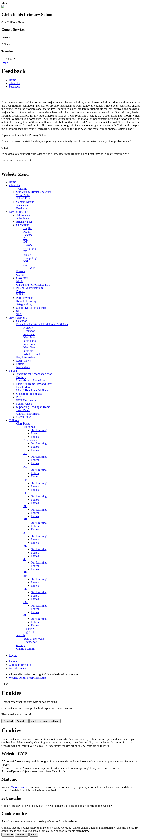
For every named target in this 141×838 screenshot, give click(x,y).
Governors (22, 277)
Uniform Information (28, 413)
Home (12, 79)
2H (25, 519)
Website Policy (17, 668)
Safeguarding (24, 304)
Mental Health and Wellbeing (33, 390)
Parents (13, 370)
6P (25, 615)
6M (26, 602)
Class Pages (23, 423)
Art (25, 238)
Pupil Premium (24, 297)
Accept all (22, 721)
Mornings (29, 426)
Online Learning (25, 648)
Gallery (20, 645)
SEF (18, 311)
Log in (5, 62)
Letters (20, 363)
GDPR (20, 274)
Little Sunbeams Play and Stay (34, 383)
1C (25, 493)
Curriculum (22, 225)
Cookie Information (20, 664)
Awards (20, 635)
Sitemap (13, 661)
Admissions (23, 215)
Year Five (29, 347)
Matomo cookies (20, 787)
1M (26, 479)
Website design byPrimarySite (27, 677)
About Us (14, 83)
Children (14, 420)
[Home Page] (2, 6)
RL (25, 453)
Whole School (32, 354)
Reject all (8, 721)
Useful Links (23, 416)
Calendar (21, 320)
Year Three (30, 340)
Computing (30, 258)
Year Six (28, 350)
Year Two (29, 337)
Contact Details (25, 201)
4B (25, 572)
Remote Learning (26, 301)
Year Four (29, 344)
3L (25, 546)
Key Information (18, 211)
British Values (24, 221)
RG (26, 466)
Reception (29, 330)
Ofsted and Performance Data (33, 284)
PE (25, 251)
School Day (23, 198)
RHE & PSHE (32, 268)
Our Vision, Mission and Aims (33, 191)
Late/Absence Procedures (31, 380)
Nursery (28, 327)
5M (26, 575)
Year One (29, 334)
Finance (20, 271)
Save (33, 834)
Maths (27, 231)
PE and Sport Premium (29, 287)
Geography (30, 248)
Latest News (23, 360)
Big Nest (29, 632)
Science (28, 234)
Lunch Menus (24, 387)
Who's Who (23, 195)
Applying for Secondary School (34, 373)
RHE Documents (26, 400)
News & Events (18, 317)
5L (25, 589)
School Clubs (24, 403)
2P (25, 506)
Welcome (21, 188)
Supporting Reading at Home (33, 407)
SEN (19, 314)
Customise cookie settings (45, 721)
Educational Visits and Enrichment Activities (42, 324)
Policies (20, 294)
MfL (26, 261)
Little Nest (30, 628)
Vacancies (22, 205)
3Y (25, 532)
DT (26, 241)
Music (27, 254)
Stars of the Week (34, 638)
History (28, 244)
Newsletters (23, 367)
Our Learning (39, 430)
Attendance (22, 218)
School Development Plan (31, 307)
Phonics (20, 291)
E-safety (21, 377)
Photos (35, 436)
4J (25, 559)
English (28, 228)
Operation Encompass (29, 393)
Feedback (14, 86)
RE (25, 264)
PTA (19, 397)
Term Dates (23, 410)
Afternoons (30, 440)
